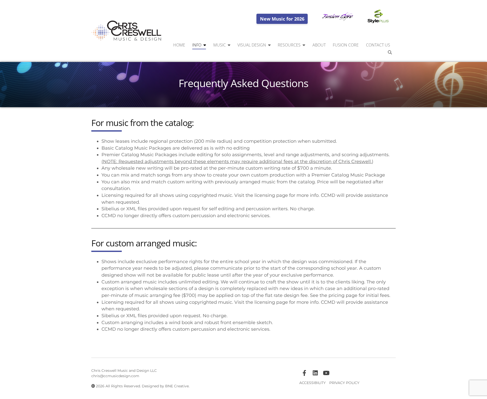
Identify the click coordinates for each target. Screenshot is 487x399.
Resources (289, 45)
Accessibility (312, 382)
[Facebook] (304, 373)
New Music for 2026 (282, 19)
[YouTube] (326, 373)
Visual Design (251, 45)
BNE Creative (177, 386)
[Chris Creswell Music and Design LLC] (126, 31)
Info (196, 45)
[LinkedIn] (315, 373)
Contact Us (378, 45)
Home (179, 45)
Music (219, 45)
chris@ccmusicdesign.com (115, 376)
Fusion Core (346, 45)
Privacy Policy (344, 382)
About (319, 45)
